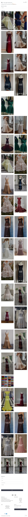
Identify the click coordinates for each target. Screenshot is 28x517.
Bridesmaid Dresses (7, 506)
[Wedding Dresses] (20, 443)
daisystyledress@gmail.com (4, 498)
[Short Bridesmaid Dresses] (7, 315)
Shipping (21, 500)
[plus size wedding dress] (7, 270)
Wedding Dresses (7, 505)
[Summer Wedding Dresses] (20, 361)
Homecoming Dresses (7, 508)
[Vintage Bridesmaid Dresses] (20, 397)
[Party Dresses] (20, 247)
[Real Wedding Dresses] (7, 292)
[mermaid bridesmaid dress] (20, 204)
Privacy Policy (20, 502)
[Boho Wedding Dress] (20, 39)
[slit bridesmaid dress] (7, 339)
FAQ (20, 501)
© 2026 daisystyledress (3, 515)
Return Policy (20, 499)
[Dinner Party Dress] (7, 82)
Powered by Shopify (8, 515)
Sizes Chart (20, 498)
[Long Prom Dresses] (20, 183)
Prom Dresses (7, 507)
